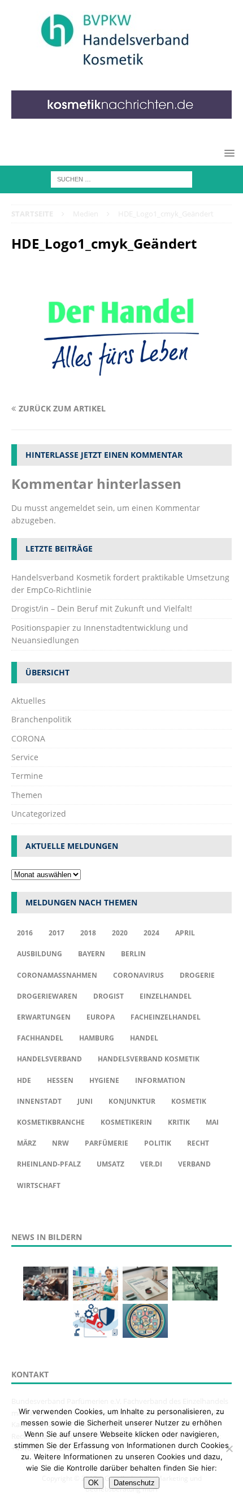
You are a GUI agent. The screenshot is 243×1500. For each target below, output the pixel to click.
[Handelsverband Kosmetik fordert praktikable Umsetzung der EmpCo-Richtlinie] (45, 1283)
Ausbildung (39, 954)
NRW (60, 1143)
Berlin (133, 954)
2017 (56, 933)
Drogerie (197, 975)
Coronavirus (138, 975)
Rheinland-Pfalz (49, 1164)
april (185, 933)
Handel (144, 1038)
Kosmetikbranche (51, 1122)
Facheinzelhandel (166, 1017)
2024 (151, 933)
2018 (88, 933)
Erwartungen (44, 1017)
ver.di (151, 1164)
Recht (198, 1143)
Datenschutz (134, 1483)
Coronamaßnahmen (57, 975)
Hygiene (104, 1080)
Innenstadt (39, 1101)
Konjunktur (132, 1101)
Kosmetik (188, 1101)
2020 (120, 933)
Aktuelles (28, 700)
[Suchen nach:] (121, 179)
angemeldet (72, 507)
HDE (24, 1080)
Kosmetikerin (126, 1122)
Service (24, 757)
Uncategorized (38, 813)
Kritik (179, 1122)
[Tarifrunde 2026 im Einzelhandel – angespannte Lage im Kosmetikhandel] (195, 1283)
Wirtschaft (38, 1185)
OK (93, 1483)
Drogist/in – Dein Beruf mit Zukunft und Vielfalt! (101, 608)
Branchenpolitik (41, 719)
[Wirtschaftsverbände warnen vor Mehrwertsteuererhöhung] (95, 1321)
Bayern (91, 954)
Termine (27, 775)
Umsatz (110, 1164)
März (26, 1143)
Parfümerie (106, 1143)
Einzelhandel (166, 996)
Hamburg (96, 1038)
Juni (85, 1101)
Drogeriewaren (47, 996)
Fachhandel (40, 1038)
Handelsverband (49, 1059)
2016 (25, 933)
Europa (100, 1017)
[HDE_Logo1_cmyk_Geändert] (121, 386)
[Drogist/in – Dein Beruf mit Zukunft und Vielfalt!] (95, 1283)
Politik (157, 1143)
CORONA (28, 738)
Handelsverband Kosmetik (148, 1059)
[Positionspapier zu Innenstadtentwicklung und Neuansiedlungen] (145, 1283)
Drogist (108, 996)
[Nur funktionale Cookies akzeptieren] (229, 1448)
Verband (194, 1164)
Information (160, 1080)
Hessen (60, 1080)
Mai (212, 1122)
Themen (26, 795)
